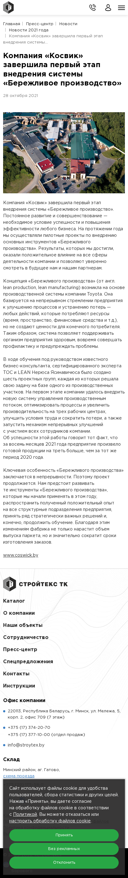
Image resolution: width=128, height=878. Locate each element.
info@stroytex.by (26, 745)
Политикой (25, 814)
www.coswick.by (20, 555)
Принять (64, 835)
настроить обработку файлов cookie (50, 821)
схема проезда (18, 776)
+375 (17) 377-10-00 (46, 735)
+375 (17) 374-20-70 (29, 727)
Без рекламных (64, 849)
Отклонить (64, 862)
